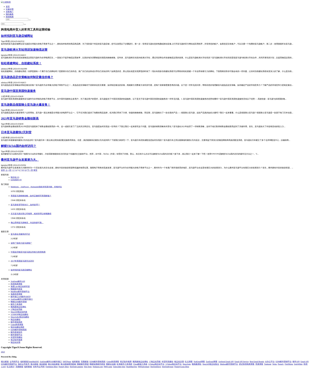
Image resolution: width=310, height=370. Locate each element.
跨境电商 (10, 17)
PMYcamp (108, 367)
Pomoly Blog (64, 367)
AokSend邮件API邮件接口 (22, 299)
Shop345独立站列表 (19, 312)
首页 (8, 7)
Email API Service (242, 362)
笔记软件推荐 (16, 340)
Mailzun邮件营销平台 (229, 364)
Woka (274, 364)
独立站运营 (15, 342)
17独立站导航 (16, 309)
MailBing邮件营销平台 (20, 292)
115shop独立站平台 (156, 364)
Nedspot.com (98, 367)
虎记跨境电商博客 (246, 364)
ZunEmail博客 (211, 362)
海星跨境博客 (16, 294)
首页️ (3, 170)
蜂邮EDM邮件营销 (19, 302)
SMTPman (67, 362)
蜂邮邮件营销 (83, 364)
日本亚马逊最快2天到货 (16, 132)
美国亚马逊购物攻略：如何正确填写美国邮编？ (31, 196)
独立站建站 (15, 319)
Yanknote (267, 364)
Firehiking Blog (52, 367)
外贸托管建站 (16, 337)
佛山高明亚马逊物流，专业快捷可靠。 (27, 223)
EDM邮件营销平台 (284, 362)
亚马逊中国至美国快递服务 (18, 90)
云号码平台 (14, 362)
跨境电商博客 (16, 284)
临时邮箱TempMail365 (29, 362)
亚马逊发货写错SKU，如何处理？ (25, 205)
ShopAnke (187, 364)
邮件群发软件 (16, 332)
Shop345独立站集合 (210, 364)
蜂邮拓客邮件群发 (97, 364)
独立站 (15, 177)
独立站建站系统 (17, 327)
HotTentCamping (76, 367)
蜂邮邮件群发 (16, 289)
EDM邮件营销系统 (19, 330)
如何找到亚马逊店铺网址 (17, 35)
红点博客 (189, 362)
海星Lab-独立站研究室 (20, 286)
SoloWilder (298, 364)
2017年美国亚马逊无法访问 (22, 261)
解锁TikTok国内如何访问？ (18, 145)
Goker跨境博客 (17, 325)
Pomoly (281, 364)
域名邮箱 (43, 364)
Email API (305, 362)
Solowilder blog (119, 367)
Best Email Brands (257, 362)
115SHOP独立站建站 (19, 314)
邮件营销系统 (16, 322)
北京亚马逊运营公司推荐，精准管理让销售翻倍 (31, 214)
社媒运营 (10, 9)
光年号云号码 (39, 367)
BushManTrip (131, 367)
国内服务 (10, 14)
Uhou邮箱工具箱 (140, 364)
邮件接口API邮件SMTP (21, 297)
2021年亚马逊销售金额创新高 (20, 118)
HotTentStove (155, 367)
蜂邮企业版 (111, 364)
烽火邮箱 (5, 362)
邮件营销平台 (16, 335)
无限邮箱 (85, 362)
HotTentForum (167, 367)
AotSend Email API (226, 362)
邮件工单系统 (16, 304)
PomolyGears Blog (181, 367)
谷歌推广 (10, 12)
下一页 (30, 170)
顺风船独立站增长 (18, 307)
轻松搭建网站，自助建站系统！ (21, 63)
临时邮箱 (76, 362)
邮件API (296, 362)
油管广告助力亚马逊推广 (21, 243)
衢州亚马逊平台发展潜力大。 (20, 159)
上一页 (8, 170)
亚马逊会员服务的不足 (20, 234)
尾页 (35, 170)
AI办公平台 (270, 362)
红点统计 (11, 367)
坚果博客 (259, 364)
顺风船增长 (197, 364)
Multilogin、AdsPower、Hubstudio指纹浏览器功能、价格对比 (36, 187)
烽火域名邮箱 (54, 364)
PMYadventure (143, 367)
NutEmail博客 (199, 362)
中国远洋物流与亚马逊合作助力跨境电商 (28, 252)
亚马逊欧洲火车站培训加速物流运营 (24, 49)
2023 (3, 352)
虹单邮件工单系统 (124, 364)
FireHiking (289, 364)
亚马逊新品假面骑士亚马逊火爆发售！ (25, 104)
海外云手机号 (24, 364)
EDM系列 (16, 180)
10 (26, 170)
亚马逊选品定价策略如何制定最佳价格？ (27, 77)
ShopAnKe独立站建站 (20, 317)
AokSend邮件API (18, 281)
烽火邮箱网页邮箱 (68, 364)
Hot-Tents (88, 367)
